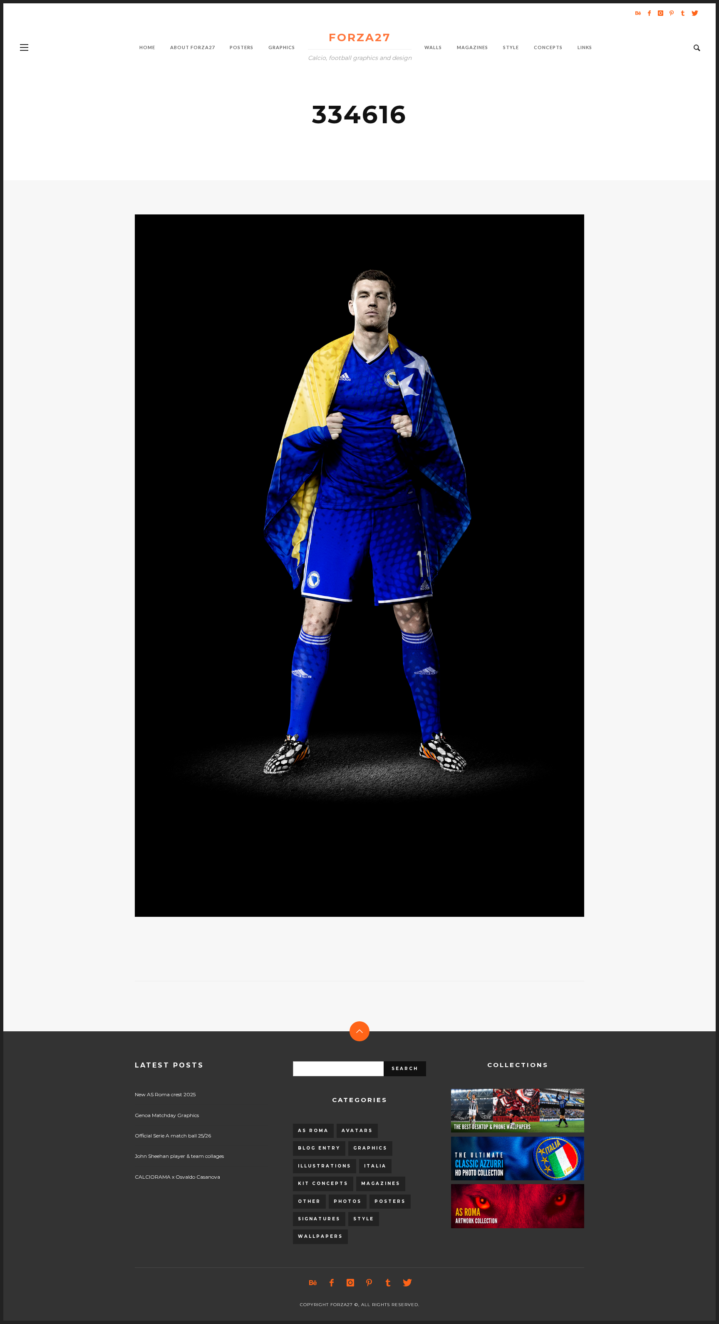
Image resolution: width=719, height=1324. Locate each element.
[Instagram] (660, 13)
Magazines (380, 1183)
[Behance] (638, 13)
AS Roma (313, 1130)
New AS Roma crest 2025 (165, 1094)
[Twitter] (694, 13)
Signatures (319, 1219)
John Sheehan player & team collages (179, 1156)
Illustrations (324, 1166)
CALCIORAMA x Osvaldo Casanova (177, 1177)
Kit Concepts (323, 1183)
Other (309, 1201)
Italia (375, 1166)
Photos (348, 1201)
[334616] (346, 565)
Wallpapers (320, 1236)
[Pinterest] (672, 13)
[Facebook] (649, 13)
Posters (390, 1201)
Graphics (370, 1148)
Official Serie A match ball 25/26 (173, 1135)
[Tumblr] (683, 13)
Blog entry (319, 1148)
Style (363, 1219)
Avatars (357, 1130)
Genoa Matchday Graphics (167, 1115)
